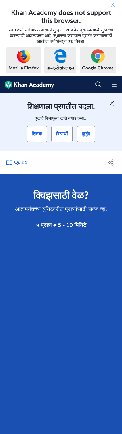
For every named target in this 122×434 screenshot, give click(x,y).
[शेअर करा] (111, 162)
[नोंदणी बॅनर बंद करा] (111, 103)
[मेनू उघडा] (114, 84)
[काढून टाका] (112, 4)
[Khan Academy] (27, 84)
